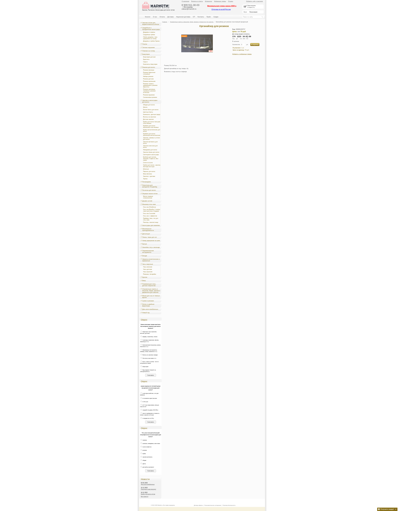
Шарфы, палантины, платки (149, 336)
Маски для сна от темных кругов (151, 296)
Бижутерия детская (149, 57)
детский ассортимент (148, 467)
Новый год (145, 312)
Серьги (145, 62)
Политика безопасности (229, 505)
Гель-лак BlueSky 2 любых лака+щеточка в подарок (151, 210)
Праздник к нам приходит (148, 489)
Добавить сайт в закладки (254, 1)
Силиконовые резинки (150, 97)
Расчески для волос (149, 190)
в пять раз (145, 401)
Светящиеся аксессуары (151, 154)
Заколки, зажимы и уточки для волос (151, 138)
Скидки (215, 17)
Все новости (144, 496)
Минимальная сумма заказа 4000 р (221, 6)
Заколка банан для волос (151, 152)
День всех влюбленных (150, 309)
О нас (155, 17)
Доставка (170, 17)
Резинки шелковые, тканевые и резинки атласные (149, 90)
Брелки (144, 277)
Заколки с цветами (149, 176)
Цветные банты (148, 112)
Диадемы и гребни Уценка (151, 41)
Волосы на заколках (149, 117)
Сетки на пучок (148, 162)
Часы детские (147, 269)
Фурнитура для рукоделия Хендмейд (149, 186)
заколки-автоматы (147, 457)
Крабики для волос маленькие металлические (151, 134)
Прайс (209, 17)
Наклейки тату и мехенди (151, 247)
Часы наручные (147, 264)
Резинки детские (148, 79)
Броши (144, 244)
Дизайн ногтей (147, 201)
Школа (145, 107)
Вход (245, 12)
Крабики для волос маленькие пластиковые (151, 126)
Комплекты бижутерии (150, 64)
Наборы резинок (148, 76)
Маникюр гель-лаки (149, 204)
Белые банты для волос (151, 109)
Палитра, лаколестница (150, 222)
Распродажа (146, 182)
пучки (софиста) (146, 446)
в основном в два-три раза (149, 398)
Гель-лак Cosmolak (149, 213)
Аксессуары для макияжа (151, 225)
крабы (144, 453)
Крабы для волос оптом (148, 494)
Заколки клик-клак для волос (150, 146)
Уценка (145, 178)
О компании (185, 1)
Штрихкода (208, 1)
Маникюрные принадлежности (148, 229)
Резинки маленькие (149, 81)
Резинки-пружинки (149, 95)
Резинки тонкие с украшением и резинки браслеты (150, 85)
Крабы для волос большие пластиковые (151, 122)
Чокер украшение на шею (151, 240)
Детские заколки (148, 119)
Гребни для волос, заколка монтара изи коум (151, 165)
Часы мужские (147, 272)
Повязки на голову (148, 51)
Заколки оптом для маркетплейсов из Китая (150, 23)
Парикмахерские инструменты (148, 251)
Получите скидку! (387, 509)
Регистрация (253, 12)
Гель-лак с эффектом (150, 216)
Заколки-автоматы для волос (150, 142)
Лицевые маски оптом (149, 193)
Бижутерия (146, 54)
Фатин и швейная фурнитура (148, 305)
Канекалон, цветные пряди (151, 114)
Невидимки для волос (150, 150)
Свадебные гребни (149, 34)
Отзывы (230, 1)
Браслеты (146, 59)
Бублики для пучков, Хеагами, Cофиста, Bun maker (150, 158)
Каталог (147, 17)
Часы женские (147, 267)
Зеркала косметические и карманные (151, 260)
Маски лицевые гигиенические (148, 197)
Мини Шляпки (147, 174)
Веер (144, 280)
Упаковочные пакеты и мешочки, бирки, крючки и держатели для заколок (151, 290)
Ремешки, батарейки (149, 274)
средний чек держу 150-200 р (150, 410)
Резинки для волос (148, 67)
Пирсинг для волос (149, 171)
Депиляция (146, 234)
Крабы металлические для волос (151, 130)
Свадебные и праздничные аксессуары (151, 28)
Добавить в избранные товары (242, 54)
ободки (144, 460)
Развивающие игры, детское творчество (149, 284)
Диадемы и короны (149, 32)
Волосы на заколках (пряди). (150, 355)
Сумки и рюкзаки (148, 301)
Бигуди (144, 256)
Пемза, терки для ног (149, 237)
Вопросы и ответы (197, 1)
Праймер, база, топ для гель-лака (150, 219)
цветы (144, 463)
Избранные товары (220, 1)
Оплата (162, 17)
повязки (144, 440)
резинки (144, 450)
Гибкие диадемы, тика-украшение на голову (150, 37)
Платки (144, 44)
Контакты (201, 17)
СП (194, 17)
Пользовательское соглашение (212, 505)
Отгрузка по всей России (221, 9)
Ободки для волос (149, 105)
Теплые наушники (148, 47)
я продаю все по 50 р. (148, 418)
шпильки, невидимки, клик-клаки (151, 443)
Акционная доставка (183, 17)
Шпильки (146, 169)
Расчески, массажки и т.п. (149, 358)
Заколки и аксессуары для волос (149, 101)
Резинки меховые (148, 70)
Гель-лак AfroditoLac (149, 207)
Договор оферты (198, 505)
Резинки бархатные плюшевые (149, 73)
